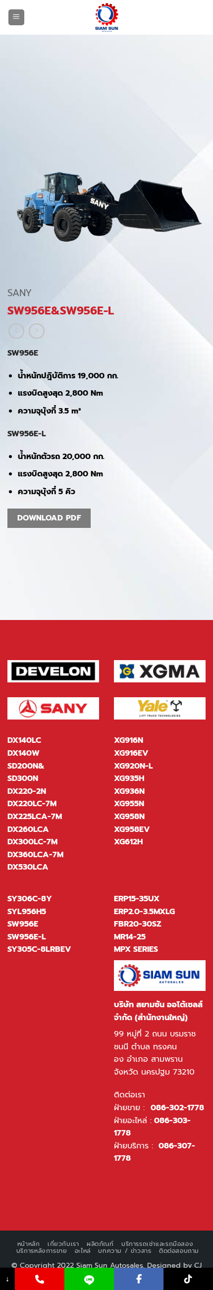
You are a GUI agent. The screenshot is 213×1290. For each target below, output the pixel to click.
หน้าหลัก (28, 1243)
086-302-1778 (177, 1108)
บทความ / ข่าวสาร (124, 1250)
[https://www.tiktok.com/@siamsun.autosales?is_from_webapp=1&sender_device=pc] (188, 1279)
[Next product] (16, 331)
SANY (19, 293)
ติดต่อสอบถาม (179, 1250)
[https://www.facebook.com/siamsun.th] (138, 1279)
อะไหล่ (83, 1250)
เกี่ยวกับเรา (63, 1243)
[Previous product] (36, 331)
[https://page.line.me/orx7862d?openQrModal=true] (89, 1279)
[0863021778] (39, 1279)
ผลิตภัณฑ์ (100, 1243)
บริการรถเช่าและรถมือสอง (157, 1243)
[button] (16, 17)
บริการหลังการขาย (41, 1250)
